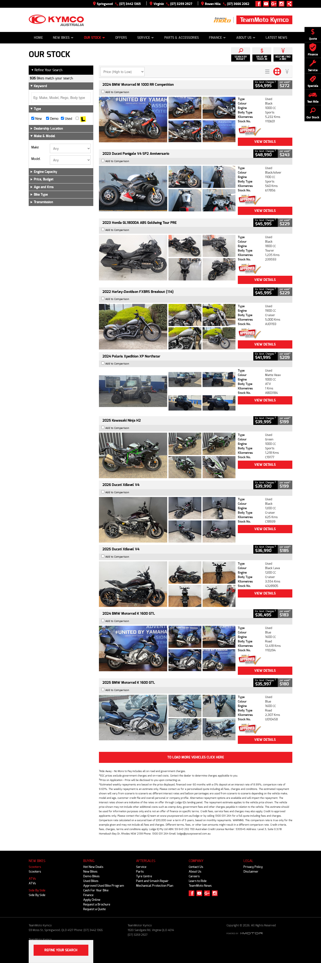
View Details (265, 142)
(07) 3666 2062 (238, 4)
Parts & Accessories (181, 37)
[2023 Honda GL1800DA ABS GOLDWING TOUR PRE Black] (167, 257)
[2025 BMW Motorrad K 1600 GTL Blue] (167, 717)
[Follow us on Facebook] (259, 4)
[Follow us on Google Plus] (275, 4)
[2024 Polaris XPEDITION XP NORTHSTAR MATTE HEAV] (167, 391)
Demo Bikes (91, 876)
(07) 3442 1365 (130, 4)
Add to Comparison (117, 92)
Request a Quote (94, 909)
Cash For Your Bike (96, 890)
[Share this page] (288, 4)
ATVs (32, 879)
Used (68, 119)
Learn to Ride (198, 881)
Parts (140, 872)
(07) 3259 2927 (181, 4)
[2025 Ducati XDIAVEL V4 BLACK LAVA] (167, 584)
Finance (215, 37)
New (38, 119)
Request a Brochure (96, 904)
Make (35, 147)
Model (35, 159)
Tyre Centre (144, 876)
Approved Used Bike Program (103, 886)
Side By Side (37, 890)
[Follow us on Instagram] (282, 4)
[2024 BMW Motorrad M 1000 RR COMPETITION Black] (167, 119)
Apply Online (91, 900)
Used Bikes (90, 881)
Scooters (35, 867)
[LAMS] (83, 119)
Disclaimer (250, 872)
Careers (194, 876)
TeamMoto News (200, 886)
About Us (243, 37)
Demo (54, 119)
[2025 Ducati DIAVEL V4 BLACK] (167, 520)
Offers (121, 37)
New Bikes (61, 37)
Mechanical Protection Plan (154, 886)
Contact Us (196, 867)
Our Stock (92, 37)
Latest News (276, 37)
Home (38, 37)
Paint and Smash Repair (152, 881)
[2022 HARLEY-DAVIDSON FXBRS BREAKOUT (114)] (167, 326)
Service (143, 37)
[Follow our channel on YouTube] (267, 4)
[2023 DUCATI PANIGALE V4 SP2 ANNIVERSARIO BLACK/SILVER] (167, 188)
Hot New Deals (93, 867)
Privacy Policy (253, 867)
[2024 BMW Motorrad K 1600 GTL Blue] (167, 648)
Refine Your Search (47, 70)
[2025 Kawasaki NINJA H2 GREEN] (167, 455)
